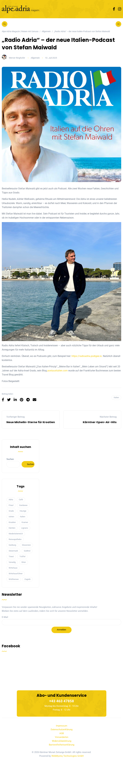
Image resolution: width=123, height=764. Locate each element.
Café (21, 499)
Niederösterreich (16, 533)
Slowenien (26, 545)
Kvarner (25, 522)
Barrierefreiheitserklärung (61, 744)
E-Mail (5, 617)
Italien (116, 397)
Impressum (61, 725)
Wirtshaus (13, 568)
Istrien (11, 516)
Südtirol (27, 551)
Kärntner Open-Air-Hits (100, 422)
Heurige (23, 511)
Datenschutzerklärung (61, 729)
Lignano (24, 528)
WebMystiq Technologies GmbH (67, 756)
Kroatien (12, 522)
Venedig (12, 562)
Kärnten (12, 528)
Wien (23, 562)
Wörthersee (14, 579)
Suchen (10, 459)
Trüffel (22, 556)
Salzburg (12, 545)
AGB (61, 733)
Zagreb (27, 579)
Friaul (11, 505)
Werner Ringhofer (17, 58)
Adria (11, 499)
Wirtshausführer (15, 573)
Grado (11, 511)
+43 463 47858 (61, 701)
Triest (11, 556)
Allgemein (35, 58)
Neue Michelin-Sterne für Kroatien (30, 422)
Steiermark (13, 551)
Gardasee (23, 505)
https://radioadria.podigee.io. (87, 356)
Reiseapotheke (15, 539)
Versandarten (61, 737)
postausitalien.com (57, 370)
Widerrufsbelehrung (61, 741)
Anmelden (61, 630)
